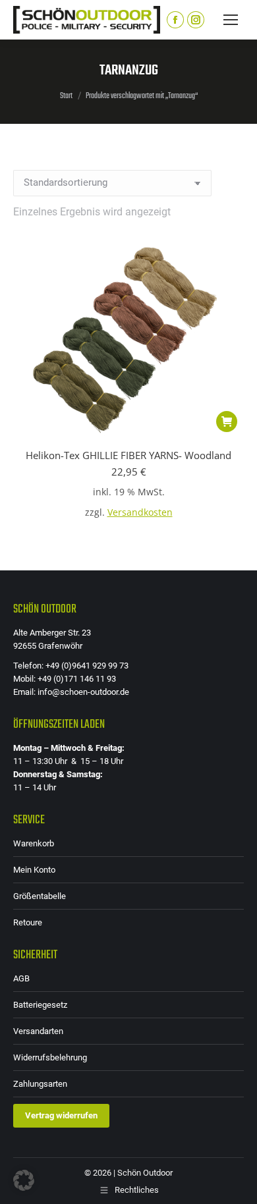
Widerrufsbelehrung (50, 1057)
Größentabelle (39, 896)
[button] (226, 421)
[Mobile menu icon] (230, 20)
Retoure (27, 922)
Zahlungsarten (40, 1084)
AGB (21, 978)
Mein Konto (34, 870)
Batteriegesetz (40, 1005)
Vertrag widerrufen (61, 1115)
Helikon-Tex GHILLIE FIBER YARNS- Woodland (128, 455)
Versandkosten (140, 512)
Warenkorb (33, 843)
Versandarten (38, 1031)
